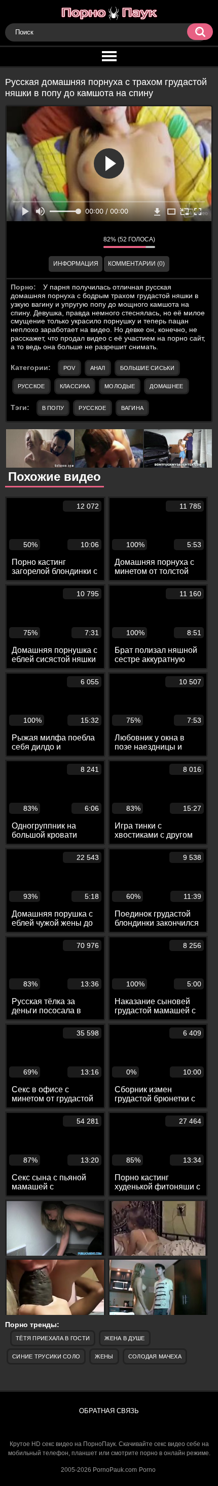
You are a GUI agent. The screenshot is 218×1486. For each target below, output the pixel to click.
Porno (147, 1469)
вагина (132, 408)
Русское (31, 386)
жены (104, 1356)
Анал (97, 368)
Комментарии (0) (136, 263)
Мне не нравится (88, 242)
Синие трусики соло (46, 1356)
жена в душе (124, 1338)
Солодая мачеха (154, 1356)
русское (92, 408)
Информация (75, 263)
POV (69, 368)
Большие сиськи (147, 368)
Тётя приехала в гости (53, 1338)
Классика (75, 386)
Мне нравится (65, 242)
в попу (53, 408)
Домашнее (166, 386)
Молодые (119, 386)
